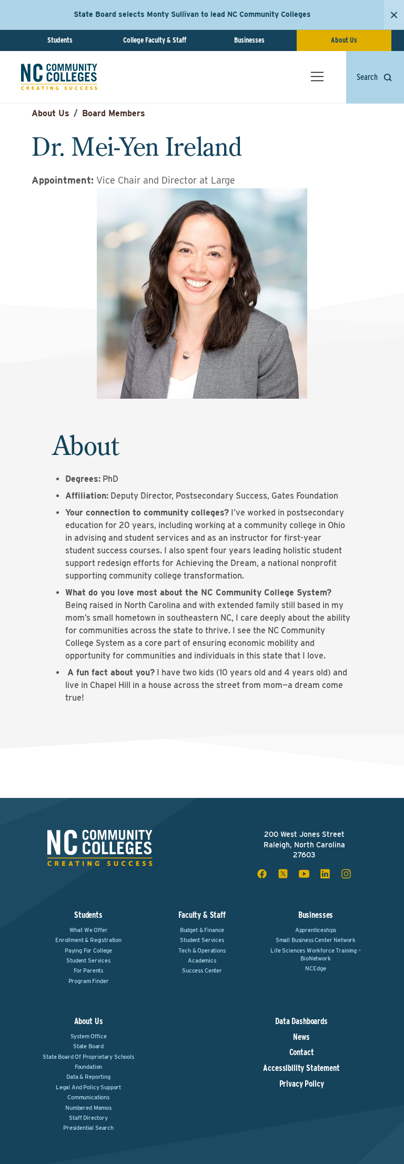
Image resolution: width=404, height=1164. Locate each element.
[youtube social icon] (304, 873)
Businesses (249, 40)
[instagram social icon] (346, 873)
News (301, 1037)
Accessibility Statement (301, 1068)
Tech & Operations (201, 950)
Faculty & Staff (202, 915)
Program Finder (88, 981)
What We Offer (88, 930)
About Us (344, 40)
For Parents (88, 970)
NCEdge (315, 968)
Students (60, 40)
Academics (202, 960)
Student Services (88, 960)
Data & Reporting (88, 1076)
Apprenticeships (316, 930)
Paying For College (88, 950)
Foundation (88, 1066)
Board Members (113, 113)
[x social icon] (283, 873)
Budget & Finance (202, 930)
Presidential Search (88, 1127)
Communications (88, 1097)
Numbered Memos (88, 1107)
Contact (301, 1052)
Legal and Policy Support (88, 1087)
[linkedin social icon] (325, 873)
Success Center (202, 970)
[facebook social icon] (262, 873)
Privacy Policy (301, 1084)
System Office (88, 1036)
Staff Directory (88, 1117)
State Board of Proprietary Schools (88, 1056)
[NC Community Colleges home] (59, 77)
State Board (88, 1046)
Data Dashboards (301, 1021)
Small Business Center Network (316, 940)
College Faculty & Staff (154, 40)
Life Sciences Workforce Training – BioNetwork (315, 954)
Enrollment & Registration (88, 940)
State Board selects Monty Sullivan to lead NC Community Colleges (192, 14)
